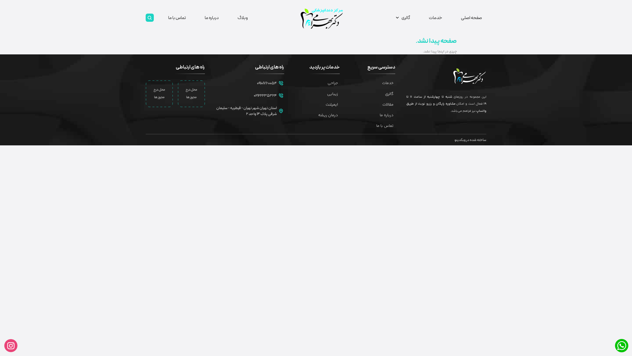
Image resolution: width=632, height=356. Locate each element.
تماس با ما (177, 17)
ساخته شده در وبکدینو (470, 140)
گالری (405, 17)
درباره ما (212, 17)
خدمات (435, 17)
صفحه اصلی (471, 17)
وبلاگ (242, 17)
